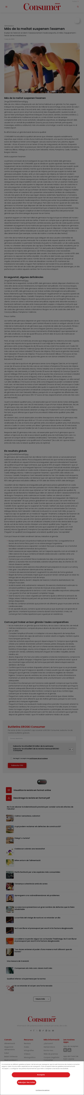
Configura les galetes (42, 1090)
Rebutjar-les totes (26, 1082)
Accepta (41, 1075)
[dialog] (42, 1078)
